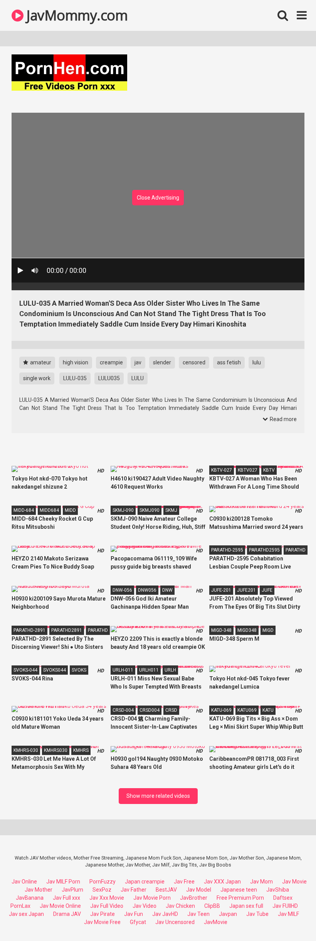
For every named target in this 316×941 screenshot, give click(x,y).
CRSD (171, 710)
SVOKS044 (54, 670)
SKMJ (171, 510)
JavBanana (30, 898)
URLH (170, 670)
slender (162, 362)
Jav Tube (257, 914)
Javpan (228, 914)
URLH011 (149, 670)
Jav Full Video (106, 906)
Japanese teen (238, 890)
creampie (111, 362)
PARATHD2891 (66, 630)
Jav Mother (38, 890)
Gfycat (138, 922)
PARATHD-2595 (227, 550)
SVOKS (79, 670)
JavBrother (193, 898)
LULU (137, 378)
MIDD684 (49, 510)
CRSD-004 (123, 710)
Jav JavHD (165, 914)
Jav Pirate (102, 914)
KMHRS (81, 750)
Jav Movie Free (102, 922)
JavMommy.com (76, 15)
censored (194, 362)
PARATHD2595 (264, 550)
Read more (283, 419)
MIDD (70, 510)
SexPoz (101, 890)
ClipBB (212, 906)
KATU (268, 710)
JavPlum (72, 890)
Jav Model (198, 890)
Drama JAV (67, 914)
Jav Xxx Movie (106, 898)
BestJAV (166, 890)
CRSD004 (150, 710)
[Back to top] (290, 918)
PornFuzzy (102, 881)
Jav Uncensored (175, 922)
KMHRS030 (55, 750)
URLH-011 (123, 670)
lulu (256, 362)
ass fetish (229, 362)
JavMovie (215, 922)
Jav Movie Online (60, 906)
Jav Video (144, 906)
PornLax (20, 906)
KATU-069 (221, 710)
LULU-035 (75, 378)
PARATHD (296, 550)
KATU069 (247, 710)
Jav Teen (198, 914)
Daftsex (282, 898)
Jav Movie (294, 881)
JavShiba (277, 890)
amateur (40, 362)
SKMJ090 (150, 510)
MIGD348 (247, 630)
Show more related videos (158, 796)
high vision (75, 362)
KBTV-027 (221, 470)
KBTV (269, 470)
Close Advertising (158, 198)
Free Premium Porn (240, 898)
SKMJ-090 (123, 510)
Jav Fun (133, 914)
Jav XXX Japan (222, 881)
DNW (167, 590)
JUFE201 (246, 590)
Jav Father (133, 890)
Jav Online (24, 881)
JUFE (267, 590)
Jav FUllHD (285, 906)
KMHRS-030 (25, 750)
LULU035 (109, 378)
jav (137, 362)
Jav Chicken (180, 906)
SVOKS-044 (25, 670)
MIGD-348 (221, 630)
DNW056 (147, 590)
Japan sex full (246, 906)
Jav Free (184, 881)
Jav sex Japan (26, 914)
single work (36, 378)
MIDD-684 (23, 510)
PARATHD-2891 (29, 630)
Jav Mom (261, 881)
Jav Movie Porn (152, 898)
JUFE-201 (221, 590)
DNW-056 (122, 590)
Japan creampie (145, 881)
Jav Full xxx (66, 898)
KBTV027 (247, 470)
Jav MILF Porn (63, 881)
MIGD (268, 630)
